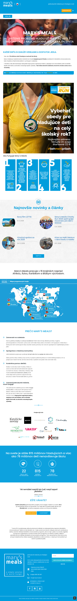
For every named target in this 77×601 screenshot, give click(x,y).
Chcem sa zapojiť (31, 513)
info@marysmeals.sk (36, 578)
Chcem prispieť (44, 513)
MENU (7, 16)
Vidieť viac (38, 255)
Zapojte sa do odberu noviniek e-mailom (62, 561)
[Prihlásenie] (73, 10)
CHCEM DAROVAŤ (66, 10)
